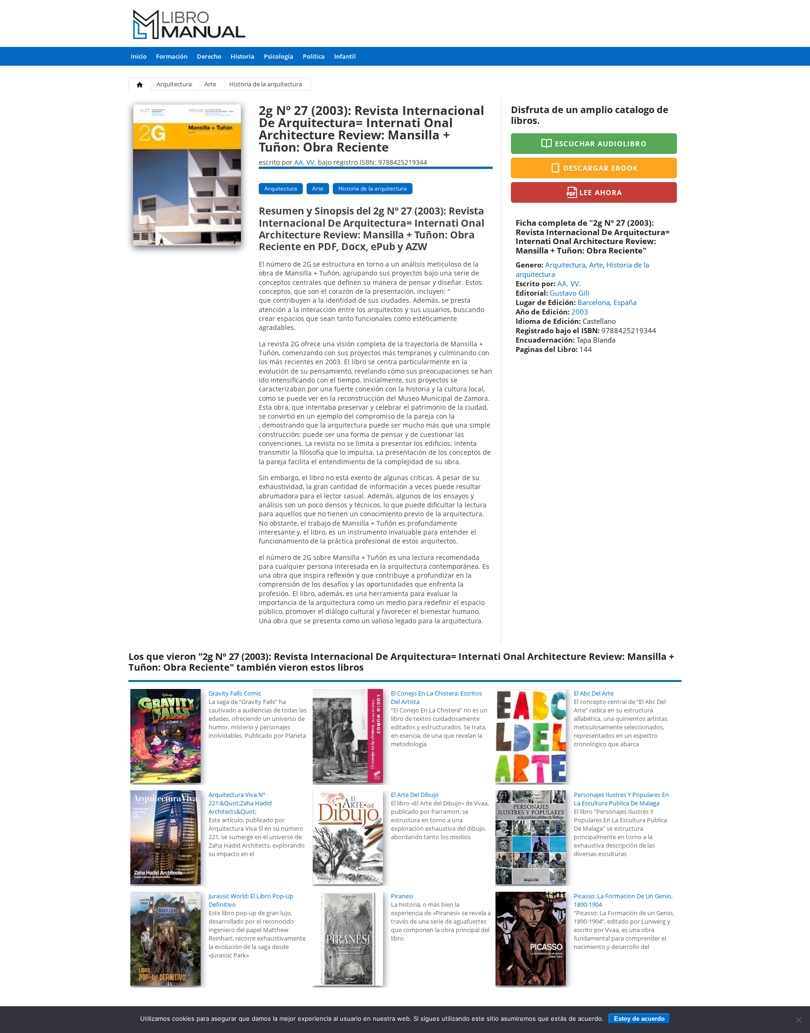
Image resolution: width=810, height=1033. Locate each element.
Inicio (139, 56)
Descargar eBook (600, 168)
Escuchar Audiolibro (601, 143)
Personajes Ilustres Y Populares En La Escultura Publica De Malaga (621, 798)
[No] (798, 1020)
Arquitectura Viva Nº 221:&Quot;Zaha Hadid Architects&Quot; (240, 803)
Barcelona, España (607, 302)
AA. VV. (305, 162)
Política (314, 56)
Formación (172, 56)
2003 (579, 311)
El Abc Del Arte (594, 693)
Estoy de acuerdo (639, 1018)
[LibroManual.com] (189, 25)
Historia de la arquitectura (265, 84)
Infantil (345, 56)
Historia (243, 56)
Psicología (278, 56)
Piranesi (402, 896)
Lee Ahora (600, 192)
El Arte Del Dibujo (415, 794)
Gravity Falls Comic (235, 693)
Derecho (209, 56)
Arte (210, 84)
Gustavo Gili (569, 293)
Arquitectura (174, 84)
